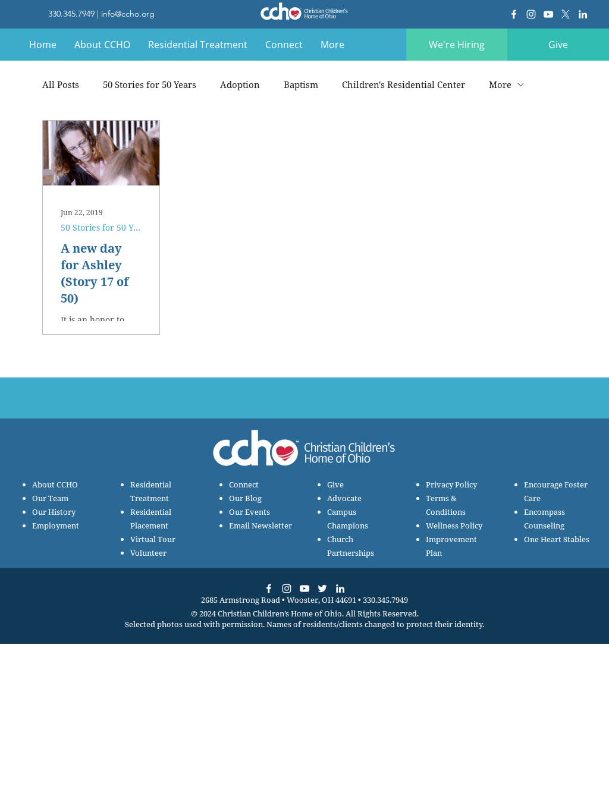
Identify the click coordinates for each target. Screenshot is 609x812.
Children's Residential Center (403, 84)
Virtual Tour (152, 539)
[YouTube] (548, 14)
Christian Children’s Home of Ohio (280, 613)
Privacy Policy (451, 484)
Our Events (249, 511)
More (500, 84)
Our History (54, 511)
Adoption (240, 84)
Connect (244, 484)
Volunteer (148, 552)
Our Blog (245, 498)
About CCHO (55, 484)
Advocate (344, 498)
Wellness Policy (454, 525)
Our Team (50, 498)
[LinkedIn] (583, 14)
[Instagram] (531, 14)
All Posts (60, 84)
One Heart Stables (556, 539)
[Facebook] (514, 14)
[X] (566, 14)
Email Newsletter (260, 525)
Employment (55, 525)
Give (335, 484)
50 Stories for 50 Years (149, 84)
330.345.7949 (71, 13)
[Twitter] (322, 588)
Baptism (301, 84)
